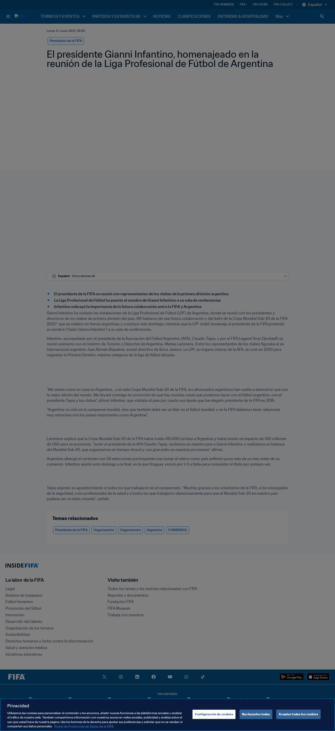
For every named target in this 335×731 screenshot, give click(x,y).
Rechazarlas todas (256, 714)
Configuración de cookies (214, 714)
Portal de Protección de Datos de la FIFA (84, 726)
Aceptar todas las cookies (298, 714)
